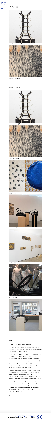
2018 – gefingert (13, 262)
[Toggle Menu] (2, 8)
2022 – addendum (13, 228)
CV (10, 396)
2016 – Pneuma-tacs (14, 332)
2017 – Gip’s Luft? (13, 297)
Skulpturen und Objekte (15, 43)
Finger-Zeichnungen (14, 78)
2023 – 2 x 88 (12, 193)
